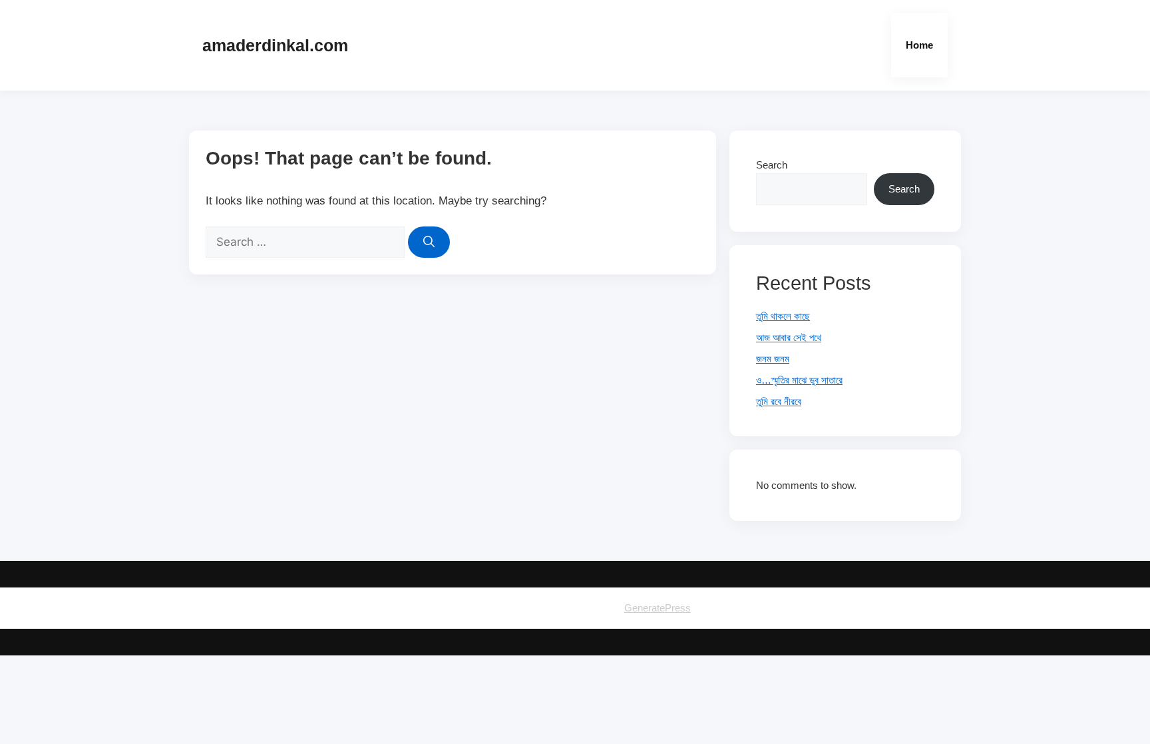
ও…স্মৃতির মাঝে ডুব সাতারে (799, 380)
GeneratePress (657, 607)
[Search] (429, 242)
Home (919, 45)
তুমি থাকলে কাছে (783, 316)
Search (771, 165)
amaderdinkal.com (275, 45)
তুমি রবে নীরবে (778, 401)
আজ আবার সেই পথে (788, 337)
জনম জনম (772, 358)
